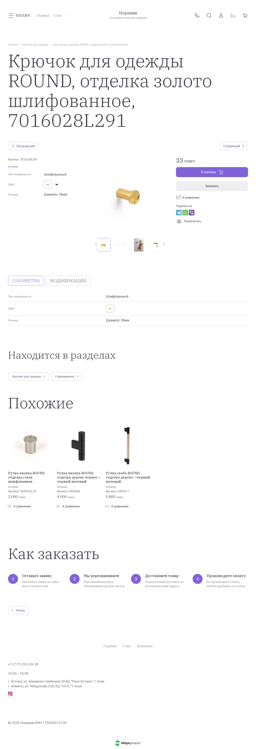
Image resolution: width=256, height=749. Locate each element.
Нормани (128, 13)
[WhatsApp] (185, 212)
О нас (127, 646)
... (67, 15)
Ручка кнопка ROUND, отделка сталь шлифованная (26, 477)
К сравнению (191, 197)
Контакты (145, 646)
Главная (13, 44)
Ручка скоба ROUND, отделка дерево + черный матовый (128, 477)
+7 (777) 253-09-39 (23, 664)
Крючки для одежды (35, 44)
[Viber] (191, 212)
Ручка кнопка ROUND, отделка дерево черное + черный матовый (78, 477)
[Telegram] (179, 212)
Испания (13, 166)
